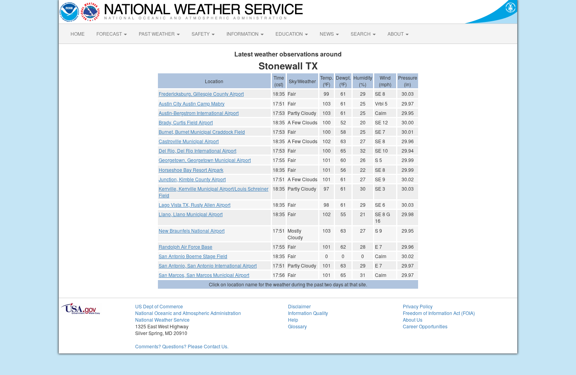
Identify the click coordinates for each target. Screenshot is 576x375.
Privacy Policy (418, 306)
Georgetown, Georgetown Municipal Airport (205, 160)
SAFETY (201, 33)
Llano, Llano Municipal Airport (191, 214)
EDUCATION (289, 33)
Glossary (297, 326)
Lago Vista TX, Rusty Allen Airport (194, 204)
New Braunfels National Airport (192, 230)
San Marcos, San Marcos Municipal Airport (204, 274)
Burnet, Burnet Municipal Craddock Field (202, 131)
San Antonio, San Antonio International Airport (208, 265)
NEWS (327, 33)
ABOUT (396, 33)
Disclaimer (299, 306)
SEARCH (361, 33)
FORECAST (109, 33)
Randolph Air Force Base (185, 246)
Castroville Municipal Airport (189, 141)
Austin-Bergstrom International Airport (199, 112)
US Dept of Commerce (159, 306)
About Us (412, 319)
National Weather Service (162, 319)
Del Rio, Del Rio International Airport (197, 150)
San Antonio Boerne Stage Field (193, 256)
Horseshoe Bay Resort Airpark (191, 169)
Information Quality (308, 312)
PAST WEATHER (157, 33)
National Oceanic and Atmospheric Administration (188, 312)
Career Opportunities (425, 326)
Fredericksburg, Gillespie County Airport (201, 93)
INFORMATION (243, 33)
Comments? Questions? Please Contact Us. (181, 346)
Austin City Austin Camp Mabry (192, 103)
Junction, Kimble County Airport (192, 179)
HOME (78, 33)
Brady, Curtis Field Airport (186, 122)
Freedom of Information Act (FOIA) (439, 312)
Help (293, 319)
